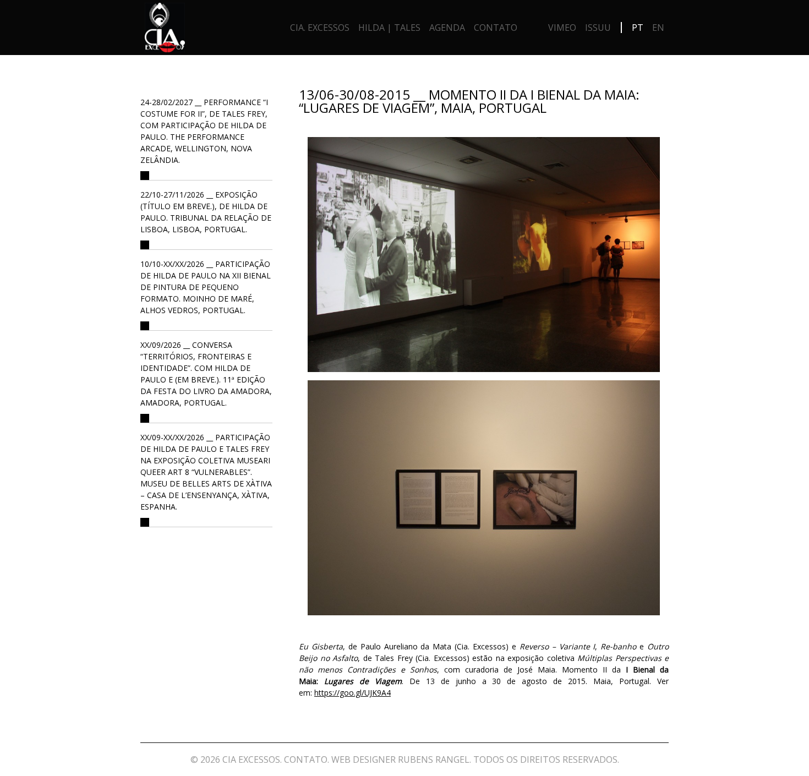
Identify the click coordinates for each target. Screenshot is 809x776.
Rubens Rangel (433, 759)
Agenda (447, 27)
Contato (495, 27)
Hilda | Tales (389, 27)
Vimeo (562, 27)
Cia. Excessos (319, 27)
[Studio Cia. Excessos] (164, 30)
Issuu (598, 27)
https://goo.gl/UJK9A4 (352, 692)
